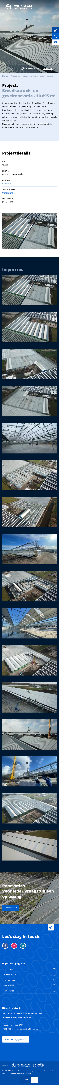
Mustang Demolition (48, 69)
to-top (51, 927)
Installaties (9, 990)
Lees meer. (9, 908)
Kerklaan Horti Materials (30, 69)
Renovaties (9, 985)
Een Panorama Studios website (20, 1074)
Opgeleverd (7, 193)
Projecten (8, 969)
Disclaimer (53, 1071)
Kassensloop (10, 980)
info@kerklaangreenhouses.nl (17, 1017)
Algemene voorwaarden (38, 1071)
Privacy (4, 1074)
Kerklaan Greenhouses (18, 6)
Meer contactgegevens (14, 1039)
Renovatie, (7, 183)
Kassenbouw (10, 974)
